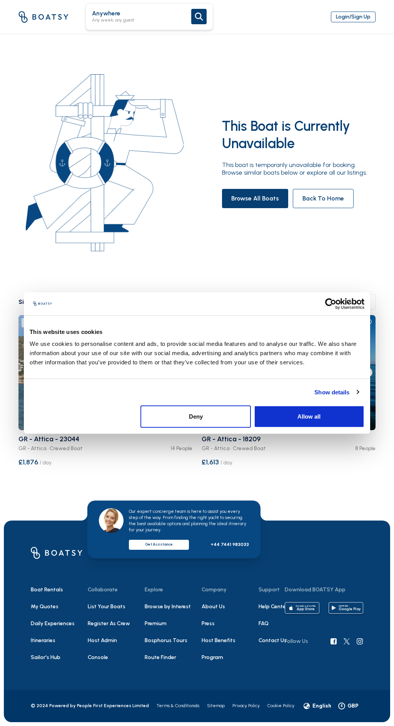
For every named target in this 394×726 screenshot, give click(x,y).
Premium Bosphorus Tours (166, 632)
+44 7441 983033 (229, 544)
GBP (350, 705)
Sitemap (216, 705)
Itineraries (43, 640)
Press (208, 623)
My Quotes (44, 606)
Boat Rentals (47, 589)
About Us (213, 606)
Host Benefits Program (218, 649)
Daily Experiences (53, 623)
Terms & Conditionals (178, 705)
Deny (196, 416)
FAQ (264, 623)
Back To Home (323, 198)
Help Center (273, 606)
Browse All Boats (255, 198)
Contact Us (273, 640)
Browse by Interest (168, 606)
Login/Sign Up (353, 16)
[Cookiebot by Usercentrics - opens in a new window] (330, 303)
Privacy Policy (246, 705)
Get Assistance (159, 544)
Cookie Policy (280, 705)
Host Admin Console (102, 649)
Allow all (309, 416)
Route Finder (160, 657)
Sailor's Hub (45, 657)
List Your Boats (106, 606)
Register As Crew (109, 623)
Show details (331, 392)
